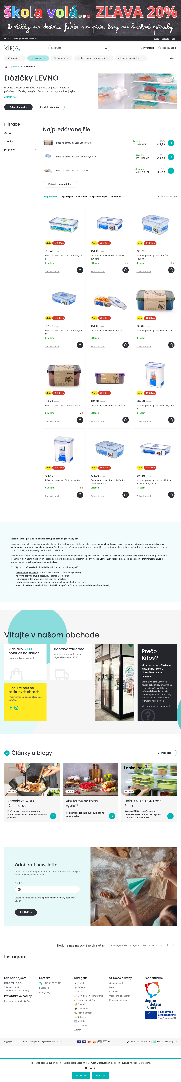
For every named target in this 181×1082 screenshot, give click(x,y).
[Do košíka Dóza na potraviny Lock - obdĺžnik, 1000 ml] (125, 270)
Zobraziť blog (164, 753)
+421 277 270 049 (52, 983)
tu (149, 1063)
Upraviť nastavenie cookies (52, 1042)
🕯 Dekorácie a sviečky (84, 1000)
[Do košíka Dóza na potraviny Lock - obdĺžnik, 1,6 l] (80, 270)
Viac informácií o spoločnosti (156, 706)
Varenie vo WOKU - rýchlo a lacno (22, 803)
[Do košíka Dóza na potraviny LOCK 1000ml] (125, 345)
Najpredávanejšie (98, 197)
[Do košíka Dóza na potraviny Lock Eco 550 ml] (125, 420)
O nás (156, 39)
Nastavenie (90, 1068)
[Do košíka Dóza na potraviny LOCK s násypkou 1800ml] (80, 495)
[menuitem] (15, 58)
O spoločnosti (116, 983)
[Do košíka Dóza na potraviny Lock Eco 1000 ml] (171, 345)
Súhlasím (100, 1075)
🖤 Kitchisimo (81, 1008)
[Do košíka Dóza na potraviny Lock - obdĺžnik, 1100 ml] (171, 270)
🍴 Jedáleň (79, 991)
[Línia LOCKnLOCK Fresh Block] (149, 779)
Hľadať (106, 48)
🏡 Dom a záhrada (83, 1013)
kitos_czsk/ (44, 992)
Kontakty (165, 39)
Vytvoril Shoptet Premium (140, 1042)
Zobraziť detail (52, 271)
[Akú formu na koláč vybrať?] (90, 779)
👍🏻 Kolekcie (80, 1017)
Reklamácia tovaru (118, 1000)
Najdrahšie (81, 197)
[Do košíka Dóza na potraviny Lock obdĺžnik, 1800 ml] (171, 420)
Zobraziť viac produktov (60, 184)
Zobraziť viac (10, 97)
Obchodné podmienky (120, 996)
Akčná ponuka (81, 1025)
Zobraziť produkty (18, 107)
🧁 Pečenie (79, 987)
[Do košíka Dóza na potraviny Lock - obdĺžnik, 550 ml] (80, 345)
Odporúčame (50, 197)
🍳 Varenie (79, 983)
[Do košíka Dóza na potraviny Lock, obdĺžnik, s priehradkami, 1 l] (125, 495)
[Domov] (5, 66)
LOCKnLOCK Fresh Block (137, 817)
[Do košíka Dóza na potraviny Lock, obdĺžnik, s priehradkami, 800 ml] (171, 495)
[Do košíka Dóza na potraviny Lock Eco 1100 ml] (80, 420)
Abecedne (116, 197)
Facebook (44, 988)
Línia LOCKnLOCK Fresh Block (143, 803)
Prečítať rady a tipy (49, 107)
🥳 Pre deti (79, 1004)
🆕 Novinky (79, 1021)
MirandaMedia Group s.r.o (167, 1042)
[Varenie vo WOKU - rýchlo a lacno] (32, 779)
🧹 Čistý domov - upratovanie (88, 996)
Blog (173, 39)
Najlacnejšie (67, 197)
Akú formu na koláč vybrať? (82, 803)
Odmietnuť (81, 1075)
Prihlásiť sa (26, 912)
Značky (77, 1030)
